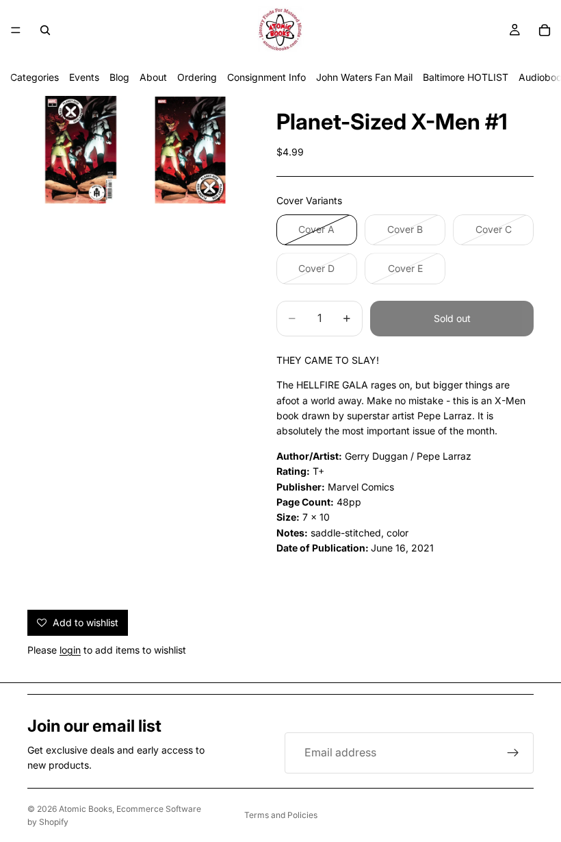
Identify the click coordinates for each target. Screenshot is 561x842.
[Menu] (15, 30)
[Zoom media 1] (80, 150)
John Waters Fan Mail (364, 77)
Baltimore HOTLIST (465, 77)
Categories (34, 77)
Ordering (197, 77)
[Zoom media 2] (190, 150)
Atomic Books (85, 809)
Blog (119, 77)
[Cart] (545, 30)
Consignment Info (266, 77)
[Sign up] (513, 753)
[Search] (45, 30)
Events (84, 77)
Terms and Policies (280, 815)
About (153, 77)
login (70, 650)
